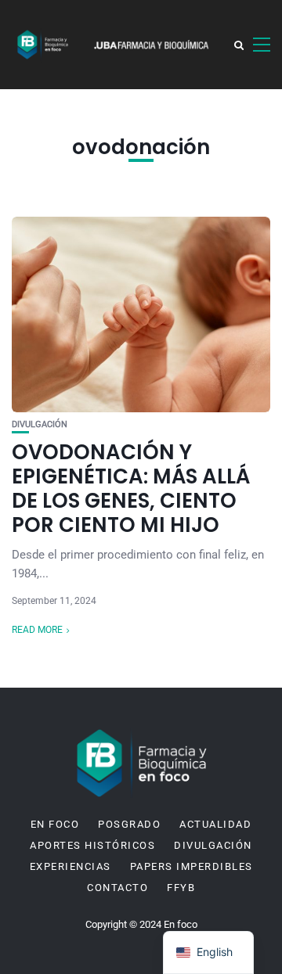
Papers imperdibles (191, 866)
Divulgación (39, 424)
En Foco (55, 824)
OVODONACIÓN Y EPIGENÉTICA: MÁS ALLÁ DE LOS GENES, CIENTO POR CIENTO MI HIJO (131, 489)
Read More (37, 629)
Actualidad (215, 824)
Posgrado (129, 824)
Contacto (117, 887)
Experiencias (70, 866)
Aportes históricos (92, 845)
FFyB (181, 887)
